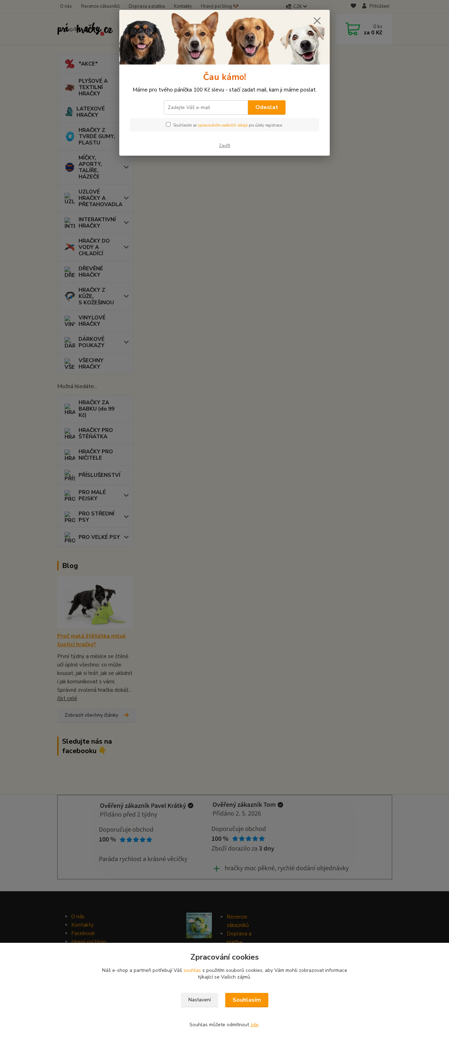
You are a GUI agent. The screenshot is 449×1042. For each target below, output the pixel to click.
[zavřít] (317, 21)
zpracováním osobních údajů (222, 125)
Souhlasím (247, 1000)
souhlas (192, 970)
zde (254, 1024)
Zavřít (224, 145)
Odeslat (266, 107)
